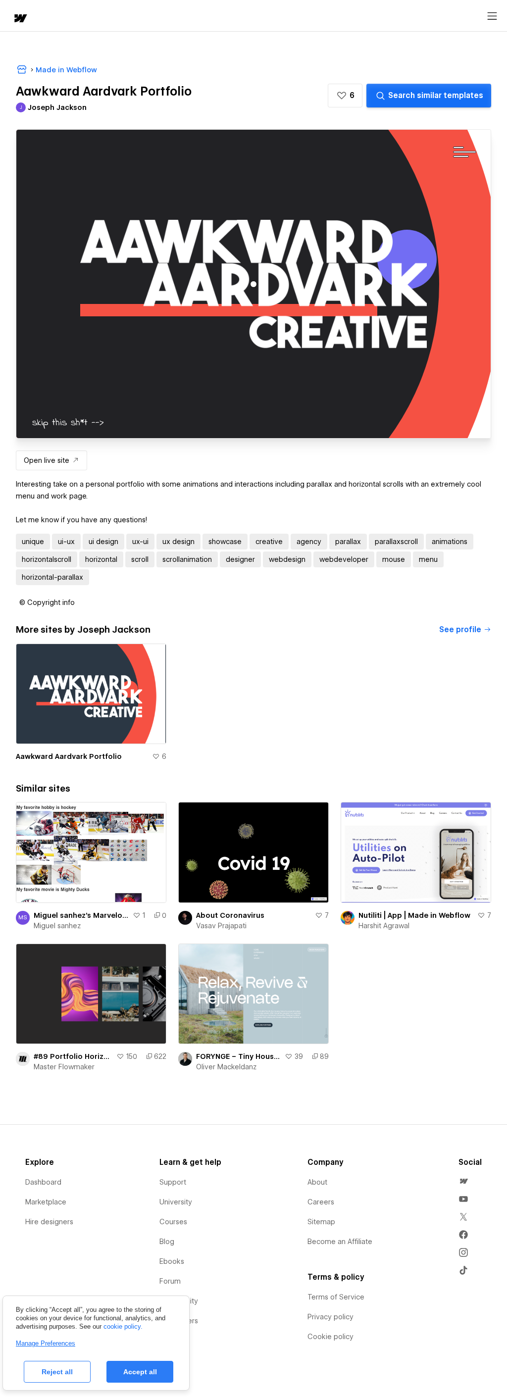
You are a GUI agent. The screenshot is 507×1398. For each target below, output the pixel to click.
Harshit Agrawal (383, 926)
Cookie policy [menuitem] (330, 1337)
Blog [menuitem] (166, 1242)
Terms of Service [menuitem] (335, 1297)
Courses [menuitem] (173, 1222)
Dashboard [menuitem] (43, 1182)
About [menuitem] (317, 1182)
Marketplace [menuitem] (45, 1202)
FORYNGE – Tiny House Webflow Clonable (238, 1056)
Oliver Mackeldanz (226, 1067)
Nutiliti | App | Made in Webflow (414, 915)
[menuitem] (463, 1181)
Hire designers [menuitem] (49, 1222)
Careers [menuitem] (320, 1202)
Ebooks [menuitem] (171, 1261)
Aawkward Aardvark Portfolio (69, 756)
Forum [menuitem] (170, 1281)
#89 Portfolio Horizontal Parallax (73, 1056)
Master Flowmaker (64, 1067)
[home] (20, 19)
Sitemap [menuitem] (321, 1222)
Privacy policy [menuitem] (330, 1317)
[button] (345, 95)
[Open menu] (492, 16)
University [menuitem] (175, 1202)
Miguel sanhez (57, 926)
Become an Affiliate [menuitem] (339, 1242)
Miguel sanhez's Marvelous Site (81, 915)
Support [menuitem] (172, 1182)
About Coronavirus (230, 915)
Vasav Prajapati (221, 926)
